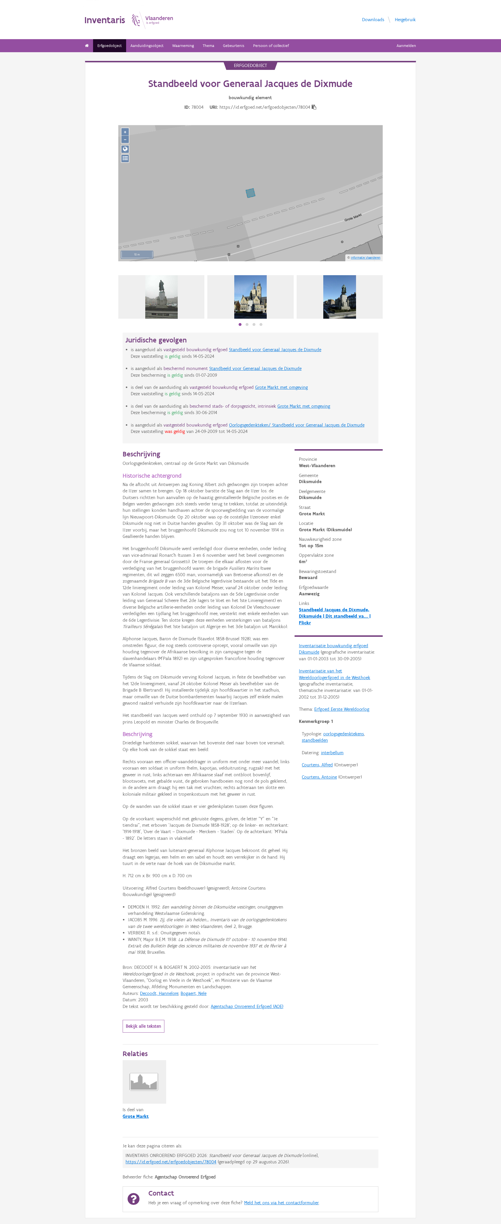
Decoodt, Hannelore (159, 993)
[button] (240, 324)
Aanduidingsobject (147, 45)
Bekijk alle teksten (143, 1026)
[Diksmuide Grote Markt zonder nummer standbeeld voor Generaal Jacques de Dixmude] (161, 297)
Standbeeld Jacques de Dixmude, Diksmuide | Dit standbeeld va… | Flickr (335, 616)
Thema (208, 45)
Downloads (373, 19)
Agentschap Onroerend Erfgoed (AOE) (247, 1006)
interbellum (332, 752)
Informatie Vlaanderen (365, 257)
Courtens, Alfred (317, 765)
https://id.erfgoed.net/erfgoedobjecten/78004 (171, 1162)
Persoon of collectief (271, 45)
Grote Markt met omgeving (281, 387)
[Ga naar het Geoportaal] (125, 149)
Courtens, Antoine (319, 777)
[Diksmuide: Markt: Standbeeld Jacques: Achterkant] (339, 297)
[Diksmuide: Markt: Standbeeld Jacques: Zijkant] (250, 297)
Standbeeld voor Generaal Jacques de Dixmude (275, 349)
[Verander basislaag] (125, 158)
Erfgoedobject (109, 45)
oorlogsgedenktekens (343, 734)
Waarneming (183, 45)
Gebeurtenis (233, 45)
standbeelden (315, 740)
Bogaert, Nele (193, 993)
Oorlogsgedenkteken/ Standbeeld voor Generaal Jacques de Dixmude (296, 425)
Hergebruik (405, 19)
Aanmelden (406, 45)
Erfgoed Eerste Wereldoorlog (341, 709)
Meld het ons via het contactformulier (281, 1202)
